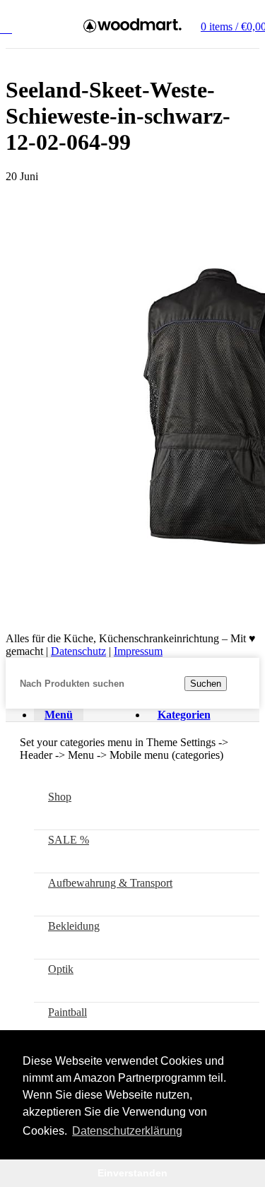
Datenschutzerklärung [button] (127, 1131)
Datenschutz (78, 651)
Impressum (138, 651)
